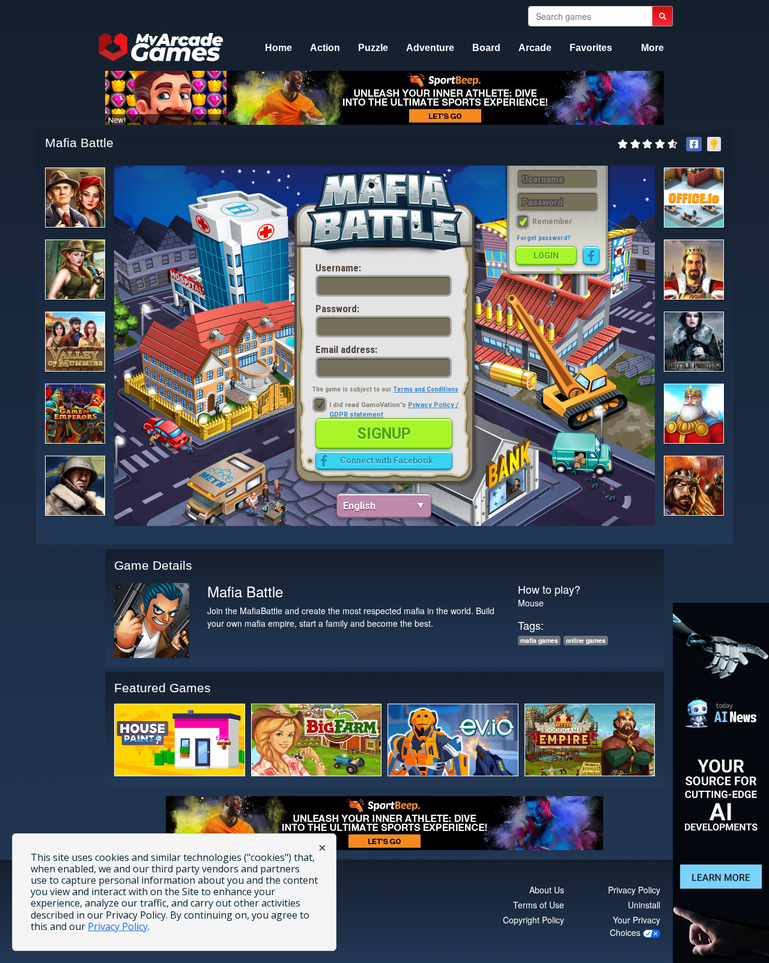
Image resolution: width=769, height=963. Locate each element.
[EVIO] (453, 740)
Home (278, 48)
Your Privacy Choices (635, 926)
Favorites (591, 48)
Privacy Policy (634, 890)
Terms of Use (538, 905)
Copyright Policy (533, 920)
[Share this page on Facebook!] (694, 144)
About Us (546, 890)
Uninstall (644, 905)
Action (325, 48)
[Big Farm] (316, 740)
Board (486, 48)
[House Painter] (179, 740)
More (652, 48)
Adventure (430, 48)
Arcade (535, 48)
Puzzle (373, 48)
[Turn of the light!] (714, 144)
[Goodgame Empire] (589, 740)
